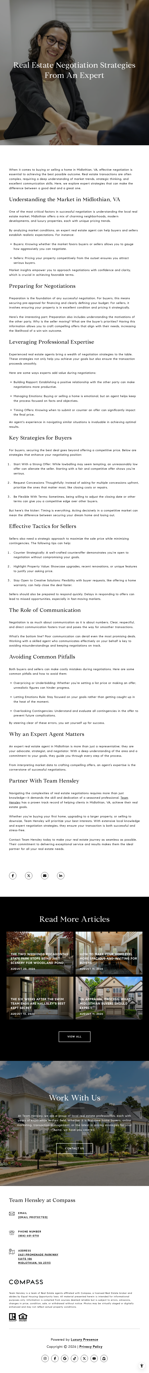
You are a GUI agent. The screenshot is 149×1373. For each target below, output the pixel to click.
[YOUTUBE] (94, 1358)
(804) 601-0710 (28, 1235)
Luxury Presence (84, 1340)
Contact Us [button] (74, 1148)
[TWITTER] (84, 1358)
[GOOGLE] (64, 1358)
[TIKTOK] (74, 1358)
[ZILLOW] (104, 1358)
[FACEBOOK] (55, 1358)
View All (74, 1036)
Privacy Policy (90, 1347)
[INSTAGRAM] (45, 1358)
